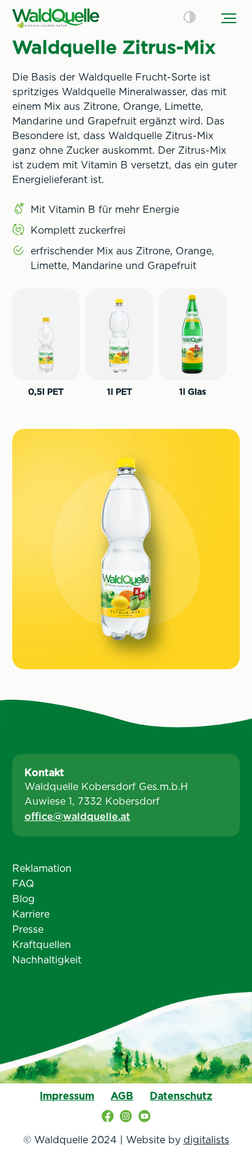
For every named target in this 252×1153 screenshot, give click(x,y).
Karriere (31, 914)
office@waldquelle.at (77, 816)
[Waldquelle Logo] (55, 18)
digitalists (206, 1140)
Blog (23, 899)
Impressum (67, 1096)
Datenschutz (181, 1096)
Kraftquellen (41, 944)
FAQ (23, 883)
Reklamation (42, 868)
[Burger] (229, 18)
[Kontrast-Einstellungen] (189, 18)
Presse (27, 929)
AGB (122, 1096)
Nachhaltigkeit (46, 960)
